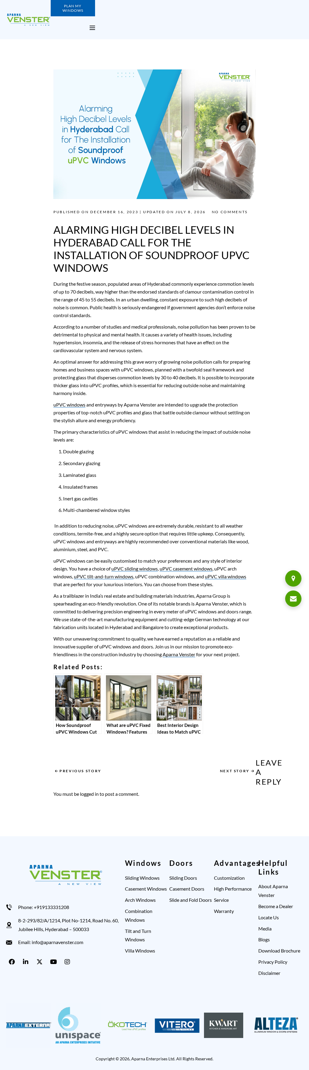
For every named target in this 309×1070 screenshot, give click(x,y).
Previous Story (80, 771)
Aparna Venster (179, 654)
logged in (89, 794)
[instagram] (68, 962)
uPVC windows (69, 404)
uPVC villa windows (225, 576)
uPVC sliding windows (134, 568)
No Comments (230, 212)
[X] (40, 962)
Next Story (235, 771)
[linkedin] (26, 962)
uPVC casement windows (186, 568)
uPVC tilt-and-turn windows (103, 576)
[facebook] (13, 962)
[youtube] (54, 962)
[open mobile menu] (92, 27)
